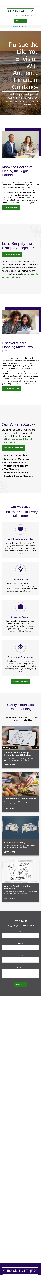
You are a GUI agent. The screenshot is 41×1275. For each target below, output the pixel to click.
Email (20, 943)
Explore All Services (13, 448)
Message (20, 967)
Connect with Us (12, 254)
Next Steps (20, 984)
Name (20, 931)
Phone (20, 955)
